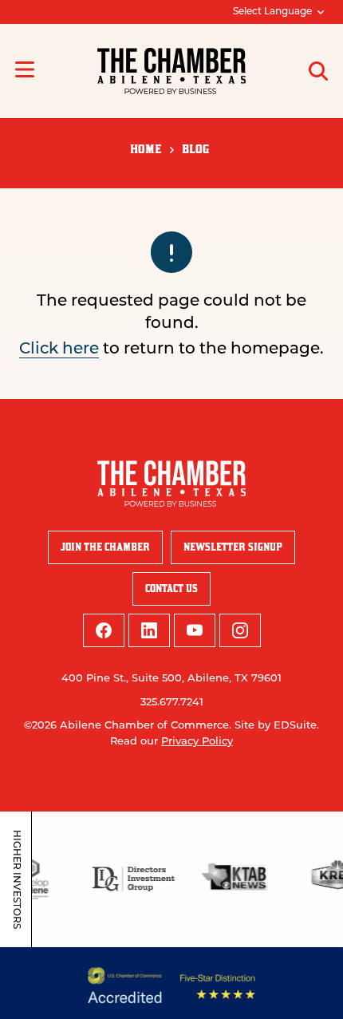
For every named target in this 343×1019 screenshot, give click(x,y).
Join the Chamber (105, 547)
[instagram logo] (240, 630)
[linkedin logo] (149, 630)
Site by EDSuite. (277, 726)
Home (145, 149)
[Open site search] (318, 71)
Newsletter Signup (232, 547)
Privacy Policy (197, 742)
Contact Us (171, 588)
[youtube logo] (194, 630)
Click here (59, 349)
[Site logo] (171, 71)
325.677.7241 (171, 702)
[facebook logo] (103, 630)
